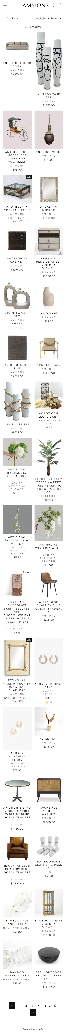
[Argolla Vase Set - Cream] (13, 328)
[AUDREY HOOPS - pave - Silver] (50, 702)
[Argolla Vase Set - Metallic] (17, 328)
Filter (15, 18)
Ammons (36, 5)
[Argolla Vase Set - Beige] (21, 328)
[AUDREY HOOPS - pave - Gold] (47, 702)
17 (55, 1005)
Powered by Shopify (33, 1029)
